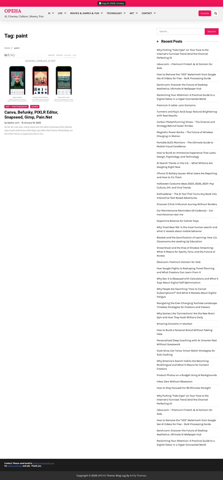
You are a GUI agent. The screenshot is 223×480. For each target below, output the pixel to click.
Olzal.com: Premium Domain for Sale (178, 262)
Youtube (205, 13)
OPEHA (12, 11)
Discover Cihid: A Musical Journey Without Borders (187, 204)
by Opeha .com (11, 122)
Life (60, 13)
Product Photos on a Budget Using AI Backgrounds (187, 375)
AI (49, 13)
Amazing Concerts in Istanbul (174, 323)
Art (132, 13)
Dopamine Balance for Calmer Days (178, 220)
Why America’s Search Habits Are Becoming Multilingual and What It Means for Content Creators (183, 364)
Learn (35, 106)
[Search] (216, 13)
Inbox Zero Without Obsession (174, 381)
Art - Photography (16, 106)
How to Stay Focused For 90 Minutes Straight (184, 387)
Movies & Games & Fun (84, 13)
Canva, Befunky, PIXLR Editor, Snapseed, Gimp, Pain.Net (31, 115)
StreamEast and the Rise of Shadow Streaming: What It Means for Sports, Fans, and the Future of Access (186, 251)
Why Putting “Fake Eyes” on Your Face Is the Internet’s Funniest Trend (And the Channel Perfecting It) (182, 53)
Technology (114, 13)
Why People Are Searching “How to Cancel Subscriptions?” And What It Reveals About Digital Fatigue (186, 292)
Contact (147, 13)
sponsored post (15, 466)
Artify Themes (138, 475)
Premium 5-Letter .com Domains (176, 105)
